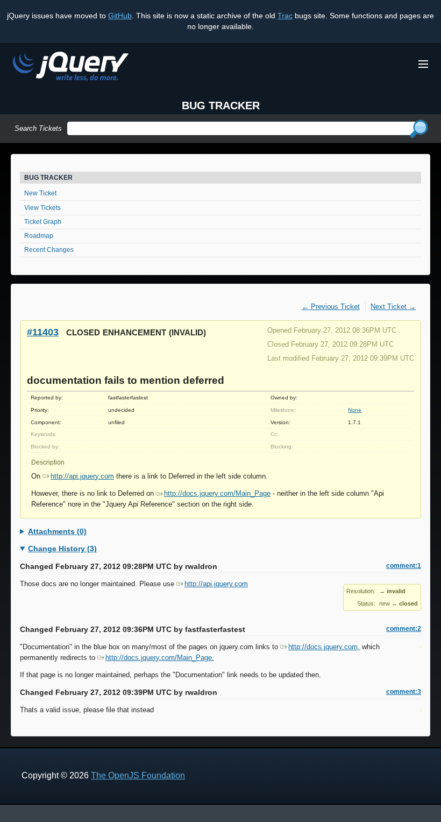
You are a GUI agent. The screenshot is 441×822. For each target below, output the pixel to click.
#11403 (43, 332)
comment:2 (403, 629)
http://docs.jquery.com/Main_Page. (159, 658)
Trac (285, 15)
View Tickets (42, 208)
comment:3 (403, 691)
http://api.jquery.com (82, 476)
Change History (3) (62, 548)
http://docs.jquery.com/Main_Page (217, 493)
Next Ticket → (393, 307)
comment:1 (403, 566)
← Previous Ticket (331, 307)
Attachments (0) (57, 531)
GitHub (120, 15)
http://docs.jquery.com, (324, 647)
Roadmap (38, 236)
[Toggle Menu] (423, 64)
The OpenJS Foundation (138, 775)
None (354, 410)
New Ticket (40, 193)
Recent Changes (49, 250)
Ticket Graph (42, 222)
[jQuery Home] (71, 68)
